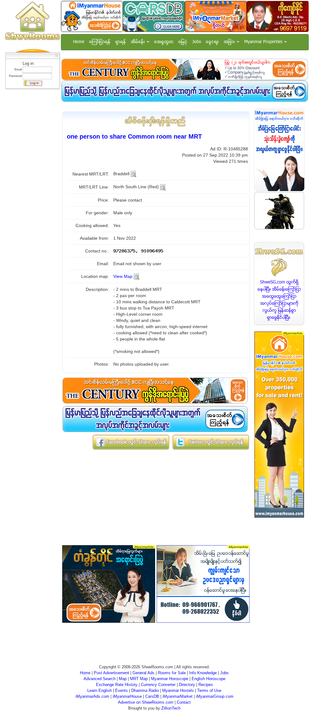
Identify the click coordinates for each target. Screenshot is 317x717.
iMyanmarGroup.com (214, 696)
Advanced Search (99, 678)
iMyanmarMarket (178, 696)
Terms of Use (209, 690)
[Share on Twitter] (211, 441)
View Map (122, 276)
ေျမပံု (182, 42)
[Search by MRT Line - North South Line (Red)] (163, 186)
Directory (187, 684)
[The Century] (184, 69)
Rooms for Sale (172, 672)
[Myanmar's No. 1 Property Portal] (92, 16)
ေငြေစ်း (212, 42)
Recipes (205, 684)
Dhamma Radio (145, 690)
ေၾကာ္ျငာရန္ (100, 42)
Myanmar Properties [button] (264, 42)
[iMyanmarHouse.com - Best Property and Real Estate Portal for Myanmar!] (279, 149)
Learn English (99, 690)
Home (78, 42)
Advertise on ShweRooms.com (145, 702)
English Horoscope (208, 678)
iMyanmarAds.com (92, 696)
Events (121, 690)
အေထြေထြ (163, 42)
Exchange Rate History (116, 684)
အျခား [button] (230, 42)
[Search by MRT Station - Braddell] (133, 173)
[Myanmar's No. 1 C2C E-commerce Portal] (216, 16)
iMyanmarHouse (127, 696)
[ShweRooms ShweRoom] (32, 21)
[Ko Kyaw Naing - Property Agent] (278, 16)
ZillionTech (170, 708)
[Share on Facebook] (131, 441)
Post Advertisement (111, 672)
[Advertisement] (30, 184)
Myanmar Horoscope (169, 678)
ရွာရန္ (120, 42)
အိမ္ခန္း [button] (138, 42)
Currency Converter (158, 684)
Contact (184, 702)
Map (123, 678)
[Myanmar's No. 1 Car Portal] (154, 16)
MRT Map (139, 678)
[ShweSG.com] (279, 283)
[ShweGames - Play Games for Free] (279, 210)
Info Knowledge (203, 672)
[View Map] (136, 276)
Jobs (196, 42)
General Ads (143, 672)
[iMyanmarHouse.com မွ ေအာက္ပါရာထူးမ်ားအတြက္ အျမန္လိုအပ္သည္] (184, 91)
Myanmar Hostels (178, 690)
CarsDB (152, 696)
